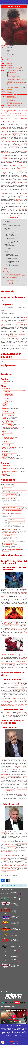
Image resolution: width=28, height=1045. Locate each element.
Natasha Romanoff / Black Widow (9, 471)
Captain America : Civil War (12, 97)
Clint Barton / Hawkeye (8, 424)
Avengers (5, 156)
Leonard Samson (6, 465)
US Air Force (22, 592)
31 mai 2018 (10, 67)
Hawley (4, 414)
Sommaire (13, 218)
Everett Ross (6, 435)
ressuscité (11, 68)
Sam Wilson (4, 313)
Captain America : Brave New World (14, 103)
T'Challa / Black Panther (7, 438)
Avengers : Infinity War (11, 99)
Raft (8, 213)
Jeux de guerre (20, 865)
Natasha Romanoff (17, 165)
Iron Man (3, 161)
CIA (3, 434)
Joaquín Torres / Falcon (7, 458)
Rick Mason (4, 474)
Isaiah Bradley (20, 321)
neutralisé (24, 167)
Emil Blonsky (14, 135)
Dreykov (19, 168)
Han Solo (25, 840)
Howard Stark (14, 704)
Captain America (6, 158)
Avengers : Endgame (11, 100)
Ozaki (3, 457)
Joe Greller (5, 402)
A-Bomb (20, 629)
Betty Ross (4, 383)
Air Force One (8, 862)
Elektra (14, 655)
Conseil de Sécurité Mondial (8, 412)
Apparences (7, 868)
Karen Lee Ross (5, 381)
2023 (20, 68)
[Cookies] (2, 1042)
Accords (23, 158)
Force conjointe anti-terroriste (10, 437)
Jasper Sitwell (6, 445)
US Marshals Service (6, 440)
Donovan (4, 451)
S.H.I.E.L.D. (4, 441)
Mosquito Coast (16, 867)
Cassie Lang (21, 705)
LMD (13, 665)
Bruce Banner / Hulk (7, 422)
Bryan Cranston (8, 712)
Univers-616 (9, 63)
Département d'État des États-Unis (15, 82)
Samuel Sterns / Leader (7, 467)
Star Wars (5, 841)
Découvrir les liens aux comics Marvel (12, 274)
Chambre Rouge (4, 168)
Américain (10, 59)
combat (6, 141)
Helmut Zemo (13, 164)
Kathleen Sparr (8, 391)
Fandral (6, 705)
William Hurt (9, 92)
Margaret (5, 417)
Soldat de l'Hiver (16, 159)
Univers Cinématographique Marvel (18, 682)
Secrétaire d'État (12, 72)
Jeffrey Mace (11, 593)
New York (11, 141)
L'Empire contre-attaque (22, 843)
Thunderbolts (3, 654)
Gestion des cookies (14, 1043)
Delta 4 (6, 397)
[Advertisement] (14, 979)
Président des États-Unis (13, 74)
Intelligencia (5, 623)
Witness (22, 859)
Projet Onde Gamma (12, 77)
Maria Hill (4, 450)
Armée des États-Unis (13, 76)
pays (6, 111)
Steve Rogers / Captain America (10, 420)
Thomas (5, 404)
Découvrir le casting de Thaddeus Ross (12, 282)
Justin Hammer (5, 411)
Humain (8, 57)
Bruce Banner (16, 132)
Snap (18, 67)
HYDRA (19, 661)
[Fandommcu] (14, 1002)
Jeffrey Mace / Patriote (8, 442)
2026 (3, 193)
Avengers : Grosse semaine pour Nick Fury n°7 (13, 508)
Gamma (7, 595)
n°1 (9, 494)
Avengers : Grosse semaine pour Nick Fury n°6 (13, 507)
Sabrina (25, 867)
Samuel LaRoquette (9, 394)
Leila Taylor (6, 454)
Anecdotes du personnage (11, 278)
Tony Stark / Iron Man (8, 421)
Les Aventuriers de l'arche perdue (15, 848)
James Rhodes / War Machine (10, 425)
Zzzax (19, 603)
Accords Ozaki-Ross (12, 335)
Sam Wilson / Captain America (10, 427)
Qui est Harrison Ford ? (10, 285)
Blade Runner (11, 855)
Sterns (14, 180)
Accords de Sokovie (6, 154)
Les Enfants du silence (13, 776)
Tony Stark (24, 176)
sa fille (14, 345)
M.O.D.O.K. (17, 623)
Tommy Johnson (8, 401)
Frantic (25, 864)
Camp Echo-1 (20, 144)
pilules (16, 324)
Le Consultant (9, 105)
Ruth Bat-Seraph (5, 455)
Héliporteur (23, 628)
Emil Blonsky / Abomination (8, 468)
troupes (13, 115)
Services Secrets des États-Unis (9, 453)
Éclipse (5, 176)
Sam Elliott (16, 684)
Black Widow (9, 102)
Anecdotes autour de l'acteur (12, 280)
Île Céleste (25, 199)
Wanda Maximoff (7, 430)
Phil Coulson (6, 444)
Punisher (10, 655)
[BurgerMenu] (25, 2)
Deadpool (21, 655)
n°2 (9, 495)
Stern (3, 410)
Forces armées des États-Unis (16, 87)
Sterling (6, 398)
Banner (19, 115)
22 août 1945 (10, 65)
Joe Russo (6, 690)
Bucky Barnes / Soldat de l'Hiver (9, 447)
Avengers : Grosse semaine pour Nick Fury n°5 (13, 506)
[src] (13, 121)
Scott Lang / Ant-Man (8, 432)
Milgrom (5, 405)
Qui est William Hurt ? (10, 283)
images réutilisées (16, 105)
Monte (3, 407)
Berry (6, 400)
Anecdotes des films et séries (10, 277)
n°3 (9, 497)
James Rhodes (6, 704)
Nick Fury (4, 448)
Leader (6, 622)
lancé (9, 115)
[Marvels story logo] (14, 996)
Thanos (22, 67)
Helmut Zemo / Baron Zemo (8, 472)
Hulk (16, 68)
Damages (20, 794)
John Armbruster (8, 392)
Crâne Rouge (15, 705)
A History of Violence (17, 783)
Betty (11, 113)
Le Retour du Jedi (8, 844)
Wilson (2, 324)
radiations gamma (14, 145)
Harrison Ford (9, 91)
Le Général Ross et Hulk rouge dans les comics (15, 275)
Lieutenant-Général (16, 70)
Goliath (2, 795)
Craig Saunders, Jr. (9, 395)
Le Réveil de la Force (12, 845)
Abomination (3, 138)
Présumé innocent (8, 865)
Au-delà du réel (24, 767)
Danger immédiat (4, 867)
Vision (4, 431)
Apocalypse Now (16, 864)
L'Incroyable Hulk (10, 96)
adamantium (17, 199)
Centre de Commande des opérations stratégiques (14, 390)
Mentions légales (14, 1041)
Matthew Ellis (5, 128)
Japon (2, 203)
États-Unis (5, 125)
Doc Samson (11, 623)
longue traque (4, 134)
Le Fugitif (6, 859)
